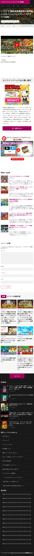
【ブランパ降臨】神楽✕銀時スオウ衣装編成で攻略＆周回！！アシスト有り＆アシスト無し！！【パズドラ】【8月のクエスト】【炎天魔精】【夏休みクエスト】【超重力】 (8, 317)
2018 (3, 523)
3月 (10, 494)
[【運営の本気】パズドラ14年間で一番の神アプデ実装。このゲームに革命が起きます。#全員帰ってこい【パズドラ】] (4, 416)
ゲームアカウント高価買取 (8, 473)
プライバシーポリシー (7, 444)
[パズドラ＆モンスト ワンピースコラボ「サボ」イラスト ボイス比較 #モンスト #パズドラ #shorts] (4, 425)
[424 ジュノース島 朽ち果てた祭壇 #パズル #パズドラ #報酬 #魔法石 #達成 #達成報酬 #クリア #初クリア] (4, 389)
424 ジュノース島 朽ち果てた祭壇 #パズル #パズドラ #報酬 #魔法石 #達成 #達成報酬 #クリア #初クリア (21, 388)
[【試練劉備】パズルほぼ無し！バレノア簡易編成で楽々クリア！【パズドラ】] (4, 228)
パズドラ (8, 6)
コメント (3, 250)
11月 (27, 498)
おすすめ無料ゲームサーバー (9, 465)
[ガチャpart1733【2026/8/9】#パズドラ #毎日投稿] (4, 398)
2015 (3, 535)
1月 (6, 494)
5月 (14, 494)
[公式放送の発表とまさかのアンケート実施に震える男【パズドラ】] (4, 407)
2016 (3, 531)
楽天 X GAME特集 (6, 461)
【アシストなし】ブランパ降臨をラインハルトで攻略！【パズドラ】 (8, 340)
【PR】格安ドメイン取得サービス (10, 481)
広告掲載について (6, 448)
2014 (3, 539)
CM (13, 6)
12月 (30, 498)
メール (3, 272)
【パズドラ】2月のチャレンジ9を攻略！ (19, 176)
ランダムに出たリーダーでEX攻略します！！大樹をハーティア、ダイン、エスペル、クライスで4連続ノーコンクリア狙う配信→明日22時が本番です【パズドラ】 (25, 364)
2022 (3, 510)
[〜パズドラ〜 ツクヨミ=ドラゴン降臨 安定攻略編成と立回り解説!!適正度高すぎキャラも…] (4, 216)
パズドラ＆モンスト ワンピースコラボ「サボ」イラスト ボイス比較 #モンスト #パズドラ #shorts (21, 423)
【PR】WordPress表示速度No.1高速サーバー (13, 485)
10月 (24, 498)
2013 (3, 543)
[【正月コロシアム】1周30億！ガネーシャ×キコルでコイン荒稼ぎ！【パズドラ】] (4, 190)
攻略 (17, 21)
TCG (18, 6)
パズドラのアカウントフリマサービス (13, 477)
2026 (3, 494)
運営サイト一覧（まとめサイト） (10, 452)
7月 (18, 494)
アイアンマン (24, 6)
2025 (3, 498)
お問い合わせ (5, 436)
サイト (2, 279)
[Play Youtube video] (17, 45)
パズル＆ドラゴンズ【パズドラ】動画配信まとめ (21, 552)
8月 (20, 494)
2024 (3, 502)
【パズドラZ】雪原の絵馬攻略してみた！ (24, 339)
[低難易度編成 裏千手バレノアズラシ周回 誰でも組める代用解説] (4, 202)
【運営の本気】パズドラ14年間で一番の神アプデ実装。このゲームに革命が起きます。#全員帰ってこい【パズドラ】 (21, 414)
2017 (3, 527)
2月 (8, 494)
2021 (3, 515)
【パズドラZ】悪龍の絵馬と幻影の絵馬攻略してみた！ (8, 360)
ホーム (2, 6)
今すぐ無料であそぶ (17, 128)
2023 (3, 506)
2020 (3, 519)
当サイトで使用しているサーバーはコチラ (12, 456)
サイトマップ (5, 440)
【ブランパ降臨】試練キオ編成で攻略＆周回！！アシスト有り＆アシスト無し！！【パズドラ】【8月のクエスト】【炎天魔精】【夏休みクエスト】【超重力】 (25, 317)
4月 (12, 494)
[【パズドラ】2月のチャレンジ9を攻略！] (4, 179)
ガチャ (31, 6)
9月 (22, 498)
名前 (2, 266)
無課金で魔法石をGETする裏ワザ (10, 469)
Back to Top (17, 376)
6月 (16, 494)
